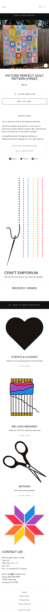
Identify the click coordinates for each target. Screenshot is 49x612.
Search (24, 592)
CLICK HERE (24, 366)
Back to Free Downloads (26, 305)
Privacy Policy (24, 600)
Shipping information (24, 146)
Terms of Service (24, 604)
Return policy (24, 596)
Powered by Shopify (24, 610)
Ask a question (25, 151)
